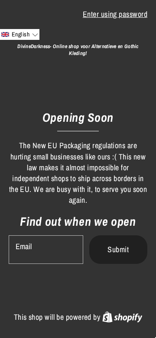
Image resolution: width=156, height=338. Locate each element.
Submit (118, 249)
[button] (19, 34)
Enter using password (115, 14)
